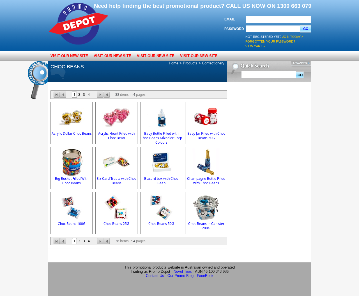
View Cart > (255, 46)
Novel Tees (183, 271)
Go (305, 29)
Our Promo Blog (180, 276)
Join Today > (292, 36)
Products (190, 63)
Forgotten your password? (270, 41)
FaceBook (205, 276)
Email (229, 19)
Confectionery (213, 63)
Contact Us (155, 276)
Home (173, 63)
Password (234, 29)
